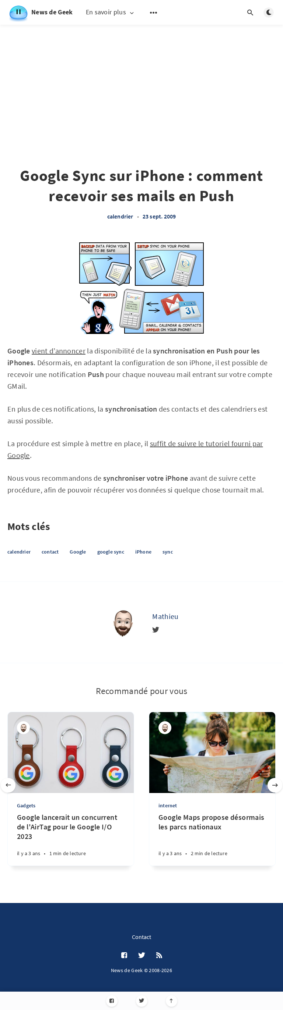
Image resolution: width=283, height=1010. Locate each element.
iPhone (143, 551)
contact (50, 551)
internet (167, 805)
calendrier (120, 216)
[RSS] (159, 955)
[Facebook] (112, 1001)
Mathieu (165, 616)
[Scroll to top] (171, 1001)
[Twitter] (141, 1001)
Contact (141, 936)
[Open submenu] (154, 12)
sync (168, 551)
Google (78, 551)
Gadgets (26, 805)
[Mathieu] (122, 622)
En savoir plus (106, 12)
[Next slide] (275, 785)
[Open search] (250, 12)
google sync (110, 551)
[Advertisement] (141, 77)
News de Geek (52, 12)
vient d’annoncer (58, 350)
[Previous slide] (8, 785)
